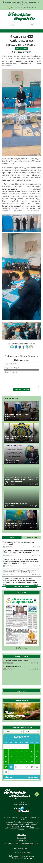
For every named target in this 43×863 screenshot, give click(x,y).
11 (11, 757)
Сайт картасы (21, 841)
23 (37, 762)
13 (21, 757)
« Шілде (8, 777)
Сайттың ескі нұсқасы (21, 852)
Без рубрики (21, 49)
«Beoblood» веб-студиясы (21, 858)
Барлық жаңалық (21, 586)
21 (27, 762)
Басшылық (21, 835)
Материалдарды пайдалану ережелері (21, 844)
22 (32, 762)
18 (11, 762)
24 (6, 767)
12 (16, 757)
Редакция (21, 838)
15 (32, 757)
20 (21, 762)
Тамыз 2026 (21, 737)
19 (16, 762)
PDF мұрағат (21, 648)
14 (27, 757)
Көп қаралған (31, 537)
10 (6, 757)
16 (37, 757)
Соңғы (11, 537)
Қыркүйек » (33, 777)
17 (6, 762)
